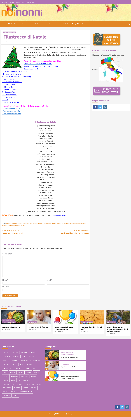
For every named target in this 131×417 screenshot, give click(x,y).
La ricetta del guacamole (11, 327)
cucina (32, 356)
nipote (36, 372)
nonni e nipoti (16, 225)
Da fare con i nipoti (41, 24)
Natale (64, 223)
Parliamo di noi (33, 322)
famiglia (13, 223)
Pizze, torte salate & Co (8, 322)
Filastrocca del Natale (10, 102)
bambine (15, 352)
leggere (17, 368)
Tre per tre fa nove (9, 89)
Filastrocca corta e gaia (11, 111)
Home (3, 24)
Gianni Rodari (47, 223)
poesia (23, 225)
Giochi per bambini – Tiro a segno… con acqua (64, 328)
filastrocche (38, 223)
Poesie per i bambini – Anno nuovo (74, 231)
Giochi (56, 322)
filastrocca (19, 223)
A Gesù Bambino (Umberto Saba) (14, 71)
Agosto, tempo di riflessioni (38, 327)
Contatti (11, 2)
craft (24, 356)
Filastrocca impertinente (11, 114)
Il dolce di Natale (8, 79)
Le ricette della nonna (8, 320)
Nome (5, 280)
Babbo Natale (7, 87)
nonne (5, 380)
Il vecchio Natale (8, 97)
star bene (6, 396)
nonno (19, 384)
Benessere (25, 24)
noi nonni (73, 223)
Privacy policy (31, 2)
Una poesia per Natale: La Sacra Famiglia (17, 76)
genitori (36, 360)
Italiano (29, 364)
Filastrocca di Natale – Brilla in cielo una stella (41, 66)
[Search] (129, 24)
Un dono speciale (8, 92)
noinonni (79, 223)
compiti (16, 356)
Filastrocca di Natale (58, 215)
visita (15, 396)
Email (49, 280)
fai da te (6, 360)
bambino (33, 352)
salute (33, 388)
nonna (33, 376)
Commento (7, 254)
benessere (6, 356)
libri (33, 368)
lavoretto (7, 368)
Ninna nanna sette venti (12, 231)
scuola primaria (26, 392)
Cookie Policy (20, 2)
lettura (26, 368)
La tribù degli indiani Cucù (11, 108)
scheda (6, 392)
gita (21, 364)
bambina (6, 352)
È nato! (5, 100)
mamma (54, 223)
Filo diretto (12, 24)
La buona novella (8, 84)
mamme (59, 223)
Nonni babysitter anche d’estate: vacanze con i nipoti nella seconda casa (117, 329)
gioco (14, 364)
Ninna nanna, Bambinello (11, 74)
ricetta (17, 388)
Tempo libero (76, 24)
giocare (6, 364)
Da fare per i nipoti (60, 24)
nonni (84, 223)
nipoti (68, 223)
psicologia (36, 384)
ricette (25, 388)
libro (5, 372)
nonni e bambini (7, 225)
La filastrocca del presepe (12, 82)
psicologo (7, 388)
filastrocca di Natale (29, 223)
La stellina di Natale (31, 69)
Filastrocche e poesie (9, 32)
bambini (8, 223)
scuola (14, 392)
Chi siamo (4, 2)
